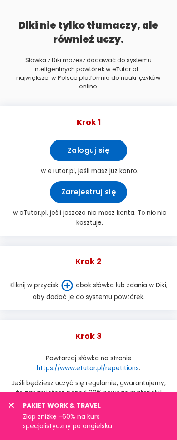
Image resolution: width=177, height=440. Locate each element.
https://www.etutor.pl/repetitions (88, 368)
